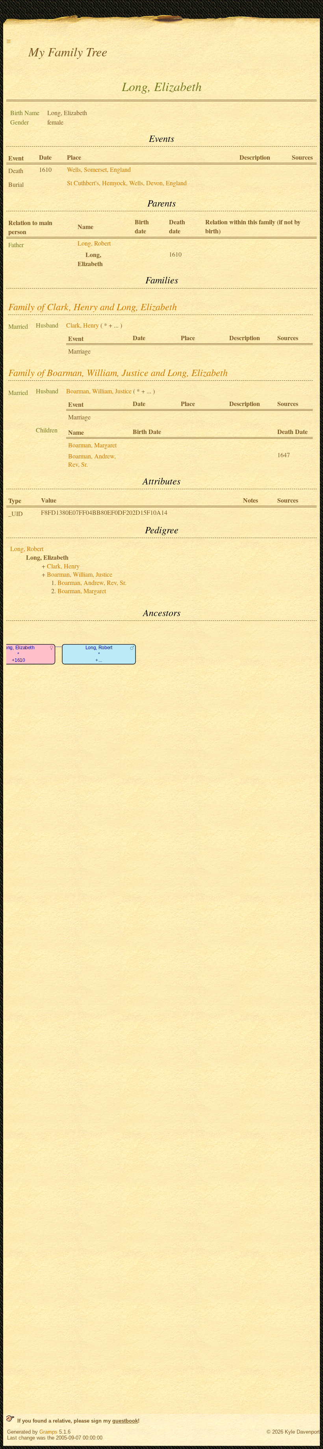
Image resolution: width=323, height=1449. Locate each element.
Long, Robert (94, 243)
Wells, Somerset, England (99, 169)
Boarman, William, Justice (99, 391)
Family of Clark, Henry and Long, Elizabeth (92, 306)
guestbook (125, 1421)
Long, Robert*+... (99, 654)
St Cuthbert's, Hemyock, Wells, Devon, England (127, 183)
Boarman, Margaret (92, 445)
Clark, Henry (82, 325)
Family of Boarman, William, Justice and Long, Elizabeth (118, 372)
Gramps (48, 1432)
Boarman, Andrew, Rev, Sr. (92, 582)
